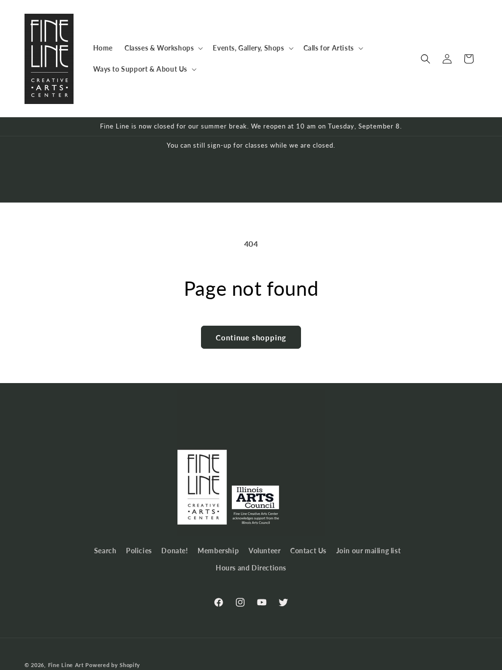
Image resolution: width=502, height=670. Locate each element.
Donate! (174, 550)
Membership (218, 550)
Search (105, 550)
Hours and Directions (251, 568)
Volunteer (264, 550)
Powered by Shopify (112, 665)
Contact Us (308, 550)
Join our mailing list (368, 550)
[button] (163, 48)
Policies (139, 550)
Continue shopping (251, 337)
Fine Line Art (66, 665)
